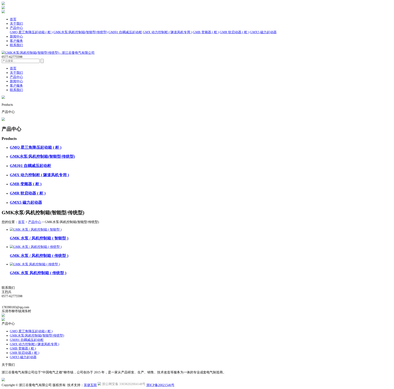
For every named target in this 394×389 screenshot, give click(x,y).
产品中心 (16, 28)
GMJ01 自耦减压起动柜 (125, 32)
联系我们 (16, 45)
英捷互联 (90, 385)
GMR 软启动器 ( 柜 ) (234, 32)
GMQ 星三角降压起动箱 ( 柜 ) (31, 32)
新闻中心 (16, 36)
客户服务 (16, 41)
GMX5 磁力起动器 (263, 32)
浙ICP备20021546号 (160, 385)
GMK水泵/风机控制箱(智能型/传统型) (80, 32)
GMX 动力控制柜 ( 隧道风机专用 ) (167, 32)
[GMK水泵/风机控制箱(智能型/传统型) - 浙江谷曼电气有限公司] (48, 52)
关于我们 (16, 23)
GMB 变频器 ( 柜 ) (206, 32)
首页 (13, 19)
